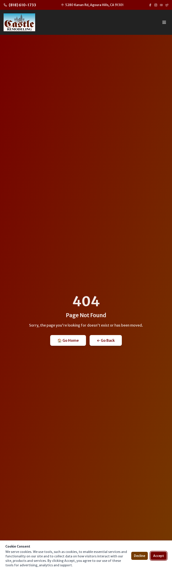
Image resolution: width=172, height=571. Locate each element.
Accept (158, 556)
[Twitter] (167, 5)
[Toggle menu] (164, 22)
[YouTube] (161, 5)
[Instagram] (155, 5)
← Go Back (106, 340)
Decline (139, 556)
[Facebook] (150, 5)
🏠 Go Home (68, 340)
